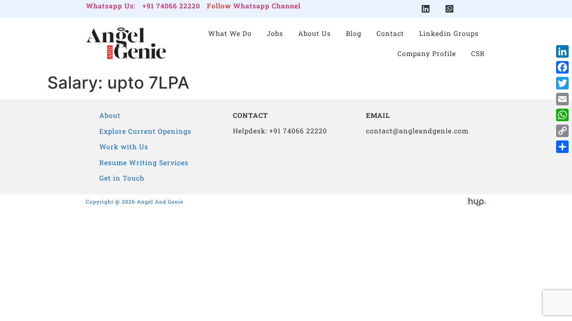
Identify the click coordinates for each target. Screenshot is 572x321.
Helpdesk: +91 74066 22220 (280, 130)
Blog (353, 33)
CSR (478, 53)
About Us (314, 33)
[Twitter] (562, 83)
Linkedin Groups (449, 33)
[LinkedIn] (562, 51)
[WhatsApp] (562, 115)
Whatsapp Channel (267, 5)
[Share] (562, 147)
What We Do (230, 33)
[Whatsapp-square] (449, 9)
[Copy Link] (562, 131)
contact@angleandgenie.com (417, 130)
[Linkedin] (425, 9)
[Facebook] (562, 67)
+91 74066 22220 (171, 5)
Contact (390, 33)
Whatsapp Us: (111, 5)
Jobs (275, 33)
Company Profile (426, 53)
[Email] (562, 99)
